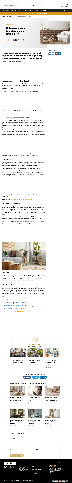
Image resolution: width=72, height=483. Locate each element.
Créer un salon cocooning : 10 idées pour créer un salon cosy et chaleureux (20, 306)
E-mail (36, 449)
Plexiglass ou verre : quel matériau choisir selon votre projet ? (35, 399)
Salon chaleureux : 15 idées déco (11, 303)
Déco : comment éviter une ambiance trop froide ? (15, 302)
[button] (66, 10)
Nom (11, 449)
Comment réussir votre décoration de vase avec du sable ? (52, 422)
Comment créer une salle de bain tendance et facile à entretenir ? (17, 422)
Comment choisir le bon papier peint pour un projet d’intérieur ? (34, 422)
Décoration (9, 16)
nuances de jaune (6, 133)
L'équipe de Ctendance (35, 344)
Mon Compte (60, 6)
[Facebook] (49, 53)
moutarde (29, 134)
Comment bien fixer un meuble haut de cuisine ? (17, 362)
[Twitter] (53, 53)
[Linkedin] (59, 53)
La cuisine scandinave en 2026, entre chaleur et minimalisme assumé (16, 399)
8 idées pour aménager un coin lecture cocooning (15, 305)
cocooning (39, 206)
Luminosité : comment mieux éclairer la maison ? (22, 199)
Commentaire (13, 438)
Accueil (4, 16)
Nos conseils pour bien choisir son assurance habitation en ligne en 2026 (51, 364)
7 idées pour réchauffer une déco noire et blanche (15, 308)
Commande (67, 6)
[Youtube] (56, 53)
